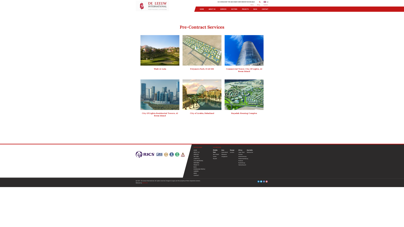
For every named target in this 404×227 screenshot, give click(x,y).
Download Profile (199, 169)
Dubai (214, 156)
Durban (240, 154)
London (232, 152)
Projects (245, 9)
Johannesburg (242, 156)
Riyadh (215, 158)
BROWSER (145, 183)
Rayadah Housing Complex (244, 113)
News (252, 5)
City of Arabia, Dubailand (202, 113)
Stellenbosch (242, 165)
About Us (212, 9)
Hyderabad (224, 152)
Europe (232, 150)
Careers (265, 5)
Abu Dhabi (216, 154)
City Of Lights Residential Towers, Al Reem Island (160, 114)
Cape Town (241, 152)
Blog (258, 5)
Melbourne (250, 152)
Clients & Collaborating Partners (198, 161)
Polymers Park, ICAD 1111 (202, 69)
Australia (249, 150)
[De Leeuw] (152, 6)
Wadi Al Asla (160, 69)
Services (223, 9)
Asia (222, 150)
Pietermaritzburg (243, 158)
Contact (265, 9)
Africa (240, 150)
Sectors (234, 9)
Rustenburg (241, 163)
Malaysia (224, 154)
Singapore (224, 156)
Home (202, 9)
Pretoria (240, 160)
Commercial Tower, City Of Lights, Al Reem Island (244, 70)
